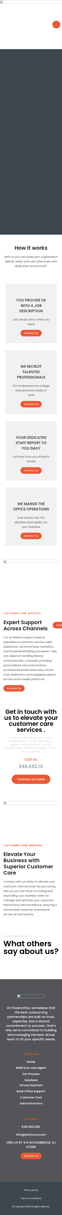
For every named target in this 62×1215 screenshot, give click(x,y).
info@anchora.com (31, 1134)
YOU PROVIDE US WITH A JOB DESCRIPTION (31, 305)
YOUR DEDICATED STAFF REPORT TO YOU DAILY (31, 443)
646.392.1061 (31, 1127)
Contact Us (31, 333)
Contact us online (31, 779)
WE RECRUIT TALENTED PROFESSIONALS (31, 372)
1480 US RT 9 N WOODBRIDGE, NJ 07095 (31, 1144)
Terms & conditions (31, 1198)
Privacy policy (31, 1190)
